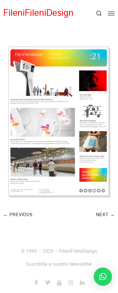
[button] (18, 214)
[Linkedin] (82, 282)
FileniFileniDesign (38, 13)
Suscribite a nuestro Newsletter (59, 264)
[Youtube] (59, 282)
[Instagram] (70, 282)
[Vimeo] (47, 282)
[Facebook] (36, 282)
